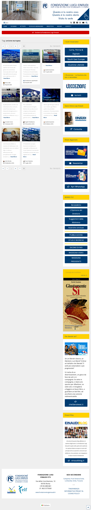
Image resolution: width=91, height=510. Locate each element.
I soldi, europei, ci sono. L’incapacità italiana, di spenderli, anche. (51, 58)
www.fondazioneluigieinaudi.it (45, 492)
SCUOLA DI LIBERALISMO (36, 26)
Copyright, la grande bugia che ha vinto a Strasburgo (29, 137)
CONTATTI (68, 26)
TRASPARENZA (73, 489)
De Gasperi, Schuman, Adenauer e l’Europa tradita (10, 137)
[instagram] (80, 22)
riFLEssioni (7, 54)
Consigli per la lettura (28, 54)
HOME (5, 26)
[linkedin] (74, 22)
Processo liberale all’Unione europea (8, 99)
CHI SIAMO (14, 26)
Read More (7, 78)
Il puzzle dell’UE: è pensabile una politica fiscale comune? (10, 58)
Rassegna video (48, 54)
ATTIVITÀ (23, 26)
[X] (71, 22)
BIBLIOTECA (50, 26)
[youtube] (83, 22)
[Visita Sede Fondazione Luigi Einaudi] (45, 19)
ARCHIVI (59, 26)
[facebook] (77, 22)
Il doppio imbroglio (49, 100)
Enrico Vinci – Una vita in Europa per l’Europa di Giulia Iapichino (30, 58)
